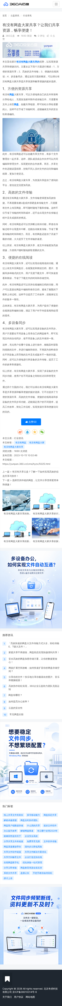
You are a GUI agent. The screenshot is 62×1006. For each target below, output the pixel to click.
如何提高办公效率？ (19, 701)
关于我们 (7, 996)
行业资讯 (27, 15)
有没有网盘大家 (36, 442)
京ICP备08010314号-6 (24, 992)
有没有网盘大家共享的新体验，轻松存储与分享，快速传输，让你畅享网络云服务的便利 (16, 541)
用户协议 (18, 996)
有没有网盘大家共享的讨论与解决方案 (45, 513)
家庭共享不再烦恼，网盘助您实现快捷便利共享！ (34, 652)
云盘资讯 (15, 15)
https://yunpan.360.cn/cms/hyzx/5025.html (26, 463)
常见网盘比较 (16, 714)
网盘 (11, 94)
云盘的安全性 (15, 707)
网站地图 (30, 996)
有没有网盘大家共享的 (28, 61)
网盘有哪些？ (15, 695)
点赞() (32, 421)
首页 (4, 15)
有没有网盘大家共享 (13, 446)
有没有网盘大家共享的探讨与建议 (45, 541)
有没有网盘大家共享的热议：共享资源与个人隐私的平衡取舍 (16, 513)
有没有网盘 (20, 442)
